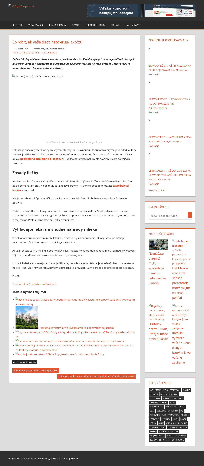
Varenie (153, 431)
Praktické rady (96, 25)
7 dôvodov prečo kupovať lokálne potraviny (36, 371)
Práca (175, 419)
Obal (152, 411)
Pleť (164, 415)
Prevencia (166, 419)
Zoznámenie (155, 440)
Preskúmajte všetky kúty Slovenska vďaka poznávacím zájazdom (76, 327)
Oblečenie (161, 411)
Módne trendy (156, 406)
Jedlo (180, 398)
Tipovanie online (157, 427)
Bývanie (76, 25)
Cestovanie (175, 390)
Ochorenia (173, 411)
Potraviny (154, 419)
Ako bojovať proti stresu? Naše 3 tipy (83, 354)
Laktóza (23, 362)
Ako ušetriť (155, 390)
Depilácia (154, 394)
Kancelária (155, 402)
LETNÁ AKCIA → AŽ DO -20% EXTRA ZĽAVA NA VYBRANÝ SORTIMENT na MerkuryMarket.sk (170, 175)
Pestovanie (155, 415)
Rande (183, 419)
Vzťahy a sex (35, 25)
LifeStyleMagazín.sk (46, 458)
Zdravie (115, 25)
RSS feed (63, 458)
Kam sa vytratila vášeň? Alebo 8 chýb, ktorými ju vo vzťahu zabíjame (181, 347)
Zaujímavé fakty (157, 435)
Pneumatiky (173, 415)
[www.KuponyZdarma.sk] (141, 16)
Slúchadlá (171, 423)
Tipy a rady (173, 427)
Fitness (165, 398)
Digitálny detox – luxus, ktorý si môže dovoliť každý (158, 331)
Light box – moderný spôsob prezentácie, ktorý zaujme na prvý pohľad (181, 283)
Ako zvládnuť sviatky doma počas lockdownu (97, 341)
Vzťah (175, 431)
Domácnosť (172, 394)
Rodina (32, 362)
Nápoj (182, 406)
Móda (172, 402)
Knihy (164, 402)
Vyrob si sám (164, 431)
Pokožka (185, 415)
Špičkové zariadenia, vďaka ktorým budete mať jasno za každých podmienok (96, 377)
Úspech (166, 440)
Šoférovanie (178, 440)
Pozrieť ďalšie (157, 190)
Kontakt (75, 458)
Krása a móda (57, 25)
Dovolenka (155, 398)
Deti (15, 362)
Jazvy (173, 398)
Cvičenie (186, 390)
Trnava (183, 427)
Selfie (161, 423)
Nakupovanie (171, 406)
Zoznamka (181, 435)
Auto (165, 390)
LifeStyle (17, 25)
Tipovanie (182, 423)
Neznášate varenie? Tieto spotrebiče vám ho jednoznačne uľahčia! (157, 268)
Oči (182, 411)
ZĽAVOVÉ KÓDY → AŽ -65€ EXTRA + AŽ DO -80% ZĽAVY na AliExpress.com (169, 103)
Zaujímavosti (133, 25)
